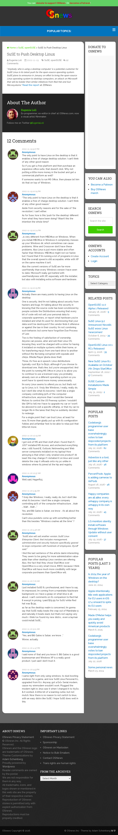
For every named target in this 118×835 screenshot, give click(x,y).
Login (94, 261)
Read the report (31, 85)
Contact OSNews (53, 758)
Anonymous (28, 152)
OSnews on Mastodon (55, 747)
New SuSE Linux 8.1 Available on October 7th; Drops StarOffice (100, 365)
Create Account (100, 256)
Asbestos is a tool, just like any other (98, 459)
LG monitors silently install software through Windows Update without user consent (100, 529)
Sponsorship (50, 742)
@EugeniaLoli (37, 123)
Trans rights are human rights (59, 763)
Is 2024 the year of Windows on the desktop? (99, 578)
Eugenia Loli (15, 60)
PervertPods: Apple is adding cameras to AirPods (100, 477)
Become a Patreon (102, 184)
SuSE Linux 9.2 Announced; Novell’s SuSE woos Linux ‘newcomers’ (99, 327)
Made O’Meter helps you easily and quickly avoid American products (99, 621)
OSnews (6, 830)
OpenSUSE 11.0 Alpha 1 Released (98, 306)
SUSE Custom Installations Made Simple (98, 385)
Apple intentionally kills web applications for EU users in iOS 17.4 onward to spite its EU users (100, 598)
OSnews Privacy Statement (18, 737)
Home (12, 47)
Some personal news (100, 667)
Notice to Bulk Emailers (56, 752)
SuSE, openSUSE (26, 47)
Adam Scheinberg (12, 759)
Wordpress (8, 766)
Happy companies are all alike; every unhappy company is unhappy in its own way (100, 501)
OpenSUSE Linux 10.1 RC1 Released (100, 346)
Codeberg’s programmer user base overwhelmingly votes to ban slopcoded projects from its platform (99, 433)
